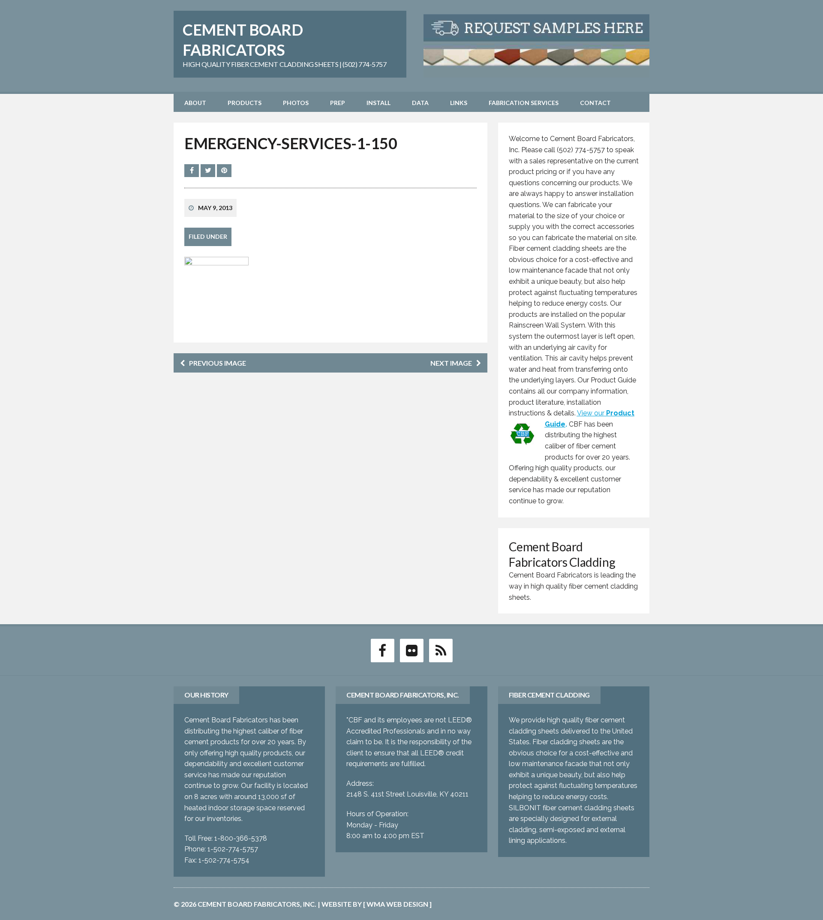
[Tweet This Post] (209, 170)
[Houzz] (440, 650)
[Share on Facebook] (192, 170)
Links (458, 102)
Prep (337, 102)
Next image (451, 363)
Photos (296, 102)
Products (244, 102)
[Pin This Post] (224, 170)
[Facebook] (382, 650)
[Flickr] (411, 650)
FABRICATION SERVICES (524, 102)
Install (378, 102)
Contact (595, 102)
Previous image (217, 363)
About (195, 102)
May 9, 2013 (215, 207)
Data (420, 102)
